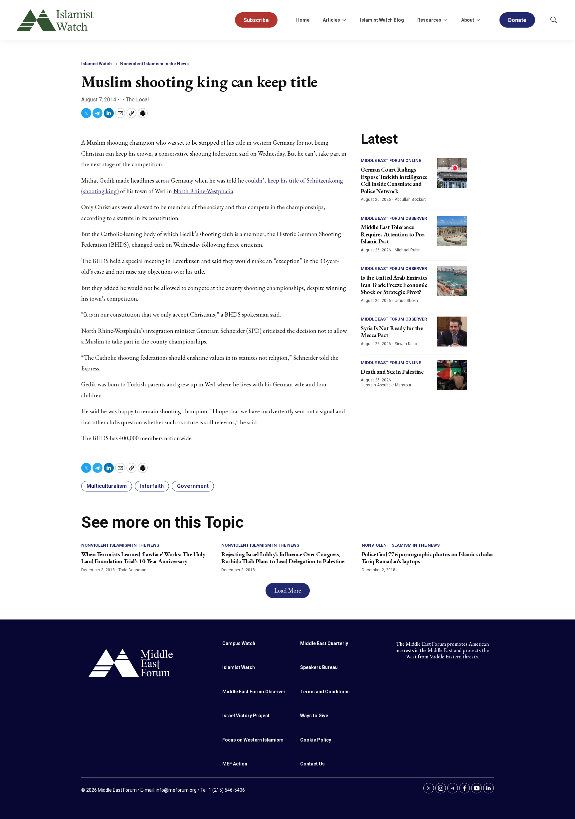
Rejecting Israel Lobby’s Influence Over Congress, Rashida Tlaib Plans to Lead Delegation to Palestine (282, 557)
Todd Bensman (132, 570)
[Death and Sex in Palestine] (452, 375)
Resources (429, 20)
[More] (344, 20)
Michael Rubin (408, 250)
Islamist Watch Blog (382, 20)
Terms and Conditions (325, 691)
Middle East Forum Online (391, 160)
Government (193, 486)
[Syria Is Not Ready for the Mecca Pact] (452, 331)
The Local (137, 99)
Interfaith (152, 486)
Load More (287, 590)
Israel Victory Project (246, 715)
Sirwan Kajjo (406, 343)
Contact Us (312, 763)
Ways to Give (314, 715)
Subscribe (256, 20)
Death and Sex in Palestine (392, 371)
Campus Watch (238, 643)
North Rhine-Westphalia (203, 191)
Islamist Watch (96, 63)
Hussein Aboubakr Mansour (386, 385)
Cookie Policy (315, 740)
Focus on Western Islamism (253, 740)
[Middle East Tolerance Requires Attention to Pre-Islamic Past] (452, 231)
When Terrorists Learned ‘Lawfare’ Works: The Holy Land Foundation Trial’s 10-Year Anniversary (143, 557)
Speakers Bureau (319, 667)
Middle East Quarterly (324, 643)
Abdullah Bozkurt (410, 199)
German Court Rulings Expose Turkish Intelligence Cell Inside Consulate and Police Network (394, 180)
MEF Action (234, 763)
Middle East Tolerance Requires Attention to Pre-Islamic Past (393, 234)
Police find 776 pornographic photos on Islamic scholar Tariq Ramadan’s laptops (427, 557)
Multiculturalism (107, 486)
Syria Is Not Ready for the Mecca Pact (392, 331)
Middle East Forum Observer (394, 218)
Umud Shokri (406, 300)
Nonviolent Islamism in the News (154, 63)
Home (302, 20)
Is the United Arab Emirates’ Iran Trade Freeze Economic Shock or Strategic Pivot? (394, 285)
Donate (517, 20)
